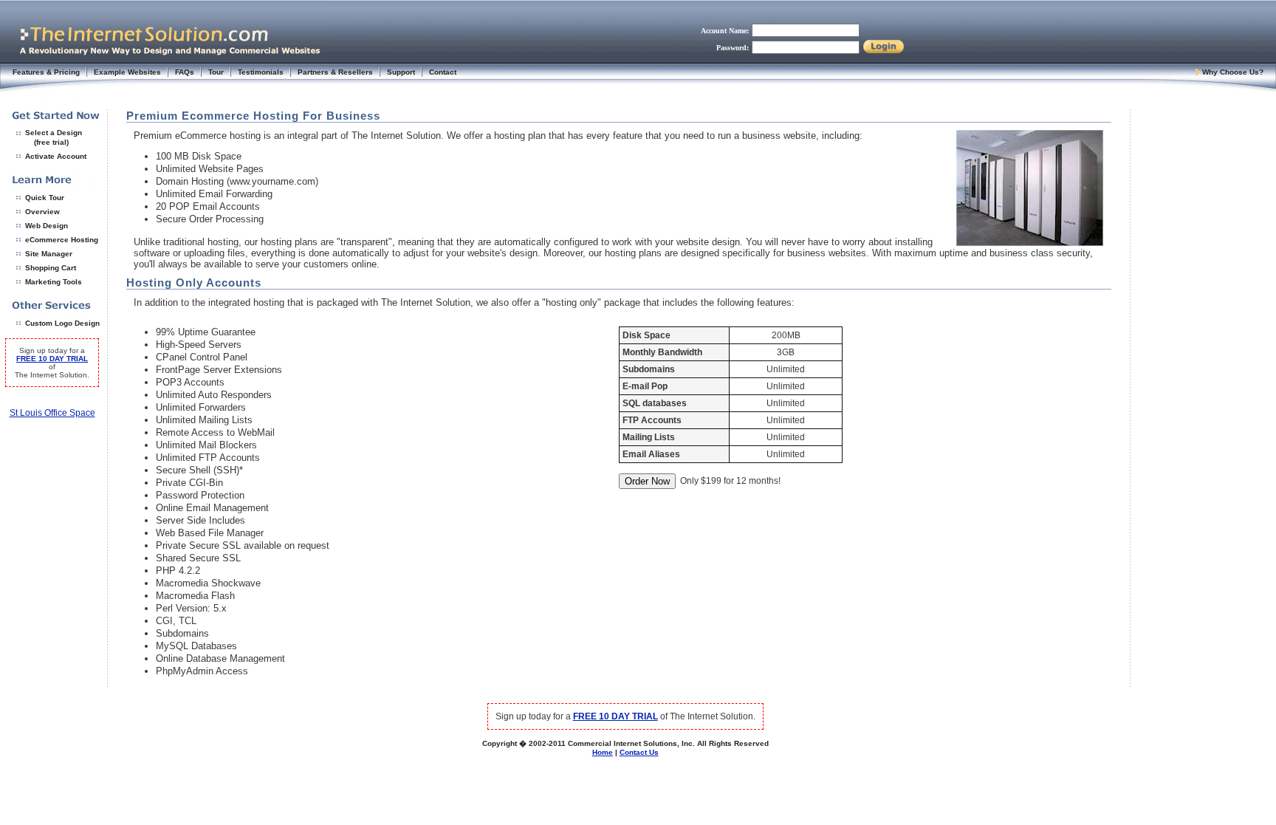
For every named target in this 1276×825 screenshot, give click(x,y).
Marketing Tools (53, 282)
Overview (42, 212)
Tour (216, 72)
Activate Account (55, 156)
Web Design (46, 226)
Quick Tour (44, 198)
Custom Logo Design (62, 323)
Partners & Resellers (335, 72)
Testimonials (261, 72)
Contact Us (639, 752)
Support (401, 72)
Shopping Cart (50, 268)
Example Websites (127, 72)
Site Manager (48, 254)
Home (602, 752)
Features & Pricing (46, 72)
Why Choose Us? (1232, 72)
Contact (442, 72)
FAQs (184, 72)
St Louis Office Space (52, 413)
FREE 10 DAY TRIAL (52, 359)
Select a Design (53, 133)
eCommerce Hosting (61, 240)
